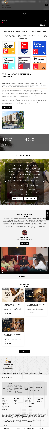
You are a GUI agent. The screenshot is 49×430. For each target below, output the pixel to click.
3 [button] (22, 276)
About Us (4, 400)
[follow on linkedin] (8, 377)
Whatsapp (31, 428)
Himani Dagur (24, 237)
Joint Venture (5, 407)
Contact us (43, 428)
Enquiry (7, 428)
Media (15, 400)
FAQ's (26, 407)
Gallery (15, 401)
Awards (15, 404)
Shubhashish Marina (24, 166)
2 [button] (21, 276)
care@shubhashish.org (36, 387)
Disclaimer (27, 400)
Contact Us (39, 401)
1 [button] (19, 276)
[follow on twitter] (6, 377)
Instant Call (31, 197)
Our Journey (5, 401)
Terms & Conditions (30, 403)
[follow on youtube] (11, 377)
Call (19, 428)
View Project (17, 197)
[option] (24, 244)
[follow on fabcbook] (2, 377)
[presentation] (18, 126)
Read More (7, 107)
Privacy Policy (28, 401)
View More (24, 243)
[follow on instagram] (4, 377)
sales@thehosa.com (35, 389)
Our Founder (5, 403)
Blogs (15, 403)
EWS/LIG (4, 409)
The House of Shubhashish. (19, 425)
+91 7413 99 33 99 (34, 390)
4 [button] (23, 276)
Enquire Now (47, 215)
